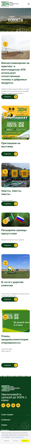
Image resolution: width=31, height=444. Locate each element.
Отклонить (6, 441)
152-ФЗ (3, 437)
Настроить (16, 441)
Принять (25, 441)
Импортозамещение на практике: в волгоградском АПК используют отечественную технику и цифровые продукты (15, 73)
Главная (12, 16)
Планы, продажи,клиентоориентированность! (14, 339)
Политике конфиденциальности (17, 437)
